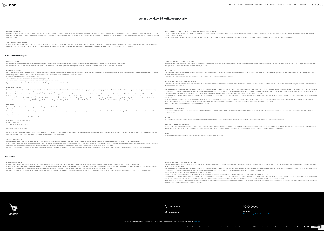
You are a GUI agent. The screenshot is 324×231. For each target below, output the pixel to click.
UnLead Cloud (196, 221)
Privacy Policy (247, 214)
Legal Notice (255, 214)
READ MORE (306, 226)
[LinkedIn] (321, 5)
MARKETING (258, 5)
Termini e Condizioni (265, 214)
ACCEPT (315, 226)
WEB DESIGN (249, 5)
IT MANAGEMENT (270, 5)
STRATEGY (281, 5)
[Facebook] (310, 5)
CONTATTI (303, 5)
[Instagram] (318, 5)
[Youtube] (316, 5)
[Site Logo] (8, 5)
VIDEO (295, 5)
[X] (313, 5)
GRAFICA (240, 5)
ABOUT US (232, 5)
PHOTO (289, 5)
